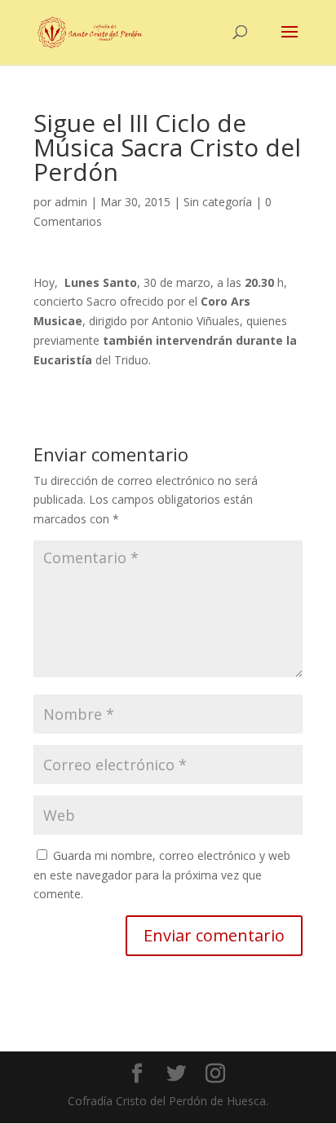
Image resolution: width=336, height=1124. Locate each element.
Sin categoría (217, 201)
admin (71, 201)
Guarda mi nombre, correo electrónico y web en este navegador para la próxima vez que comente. (161, 875)
